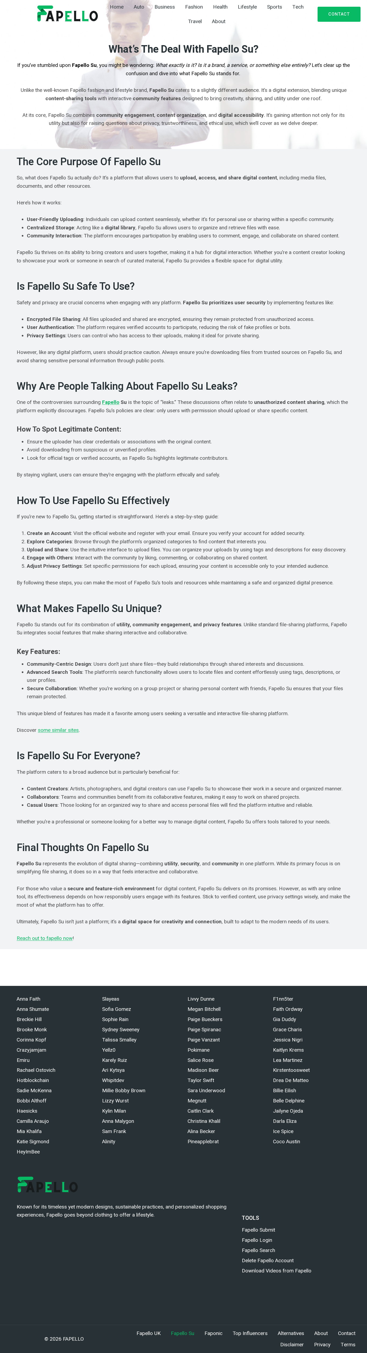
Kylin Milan (114, 1111)
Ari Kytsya (113, 1070)
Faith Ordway (288, 1009)
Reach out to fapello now (45, 938)
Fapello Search (258, 1250)
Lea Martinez (288, 1060)
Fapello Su (182, 1333)
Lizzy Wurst (115, 1101)
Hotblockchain (33, 1080)
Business (164, 7)
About (218, 21)
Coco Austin (286, 1141)
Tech (298, 7)
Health (220, 7)
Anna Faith (28, 999)
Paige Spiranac (204, 1029)
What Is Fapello (48, 958)
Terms (348, 1344)
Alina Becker (201, 1131)
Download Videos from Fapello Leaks (245, 958)
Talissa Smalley (119, 1040)
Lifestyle (247, 7)
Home (117, 7)
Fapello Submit (258, 1230)
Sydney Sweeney (120, 1029)
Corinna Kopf (31, 1040)
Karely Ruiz (114, 1060)
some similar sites (58, 730)
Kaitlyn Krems (288, 1050)
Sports (274, 7)
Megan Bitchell (204, 1009)
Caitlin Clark (201, 1111)
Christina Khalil (204, 1121)
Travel (195, 21)
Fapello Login (257, 1240)
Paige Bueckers (205, 1019)
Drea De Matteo (291, 1080)
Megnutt (197, 1101)
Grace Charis (287, 1029)
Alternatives (291, 1333)
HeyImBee (28, 1152)
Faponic (92, 966)
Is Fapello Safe (84, 958)
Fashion (194, 7)
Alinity (108, 1141)
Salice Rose (201, 1060)
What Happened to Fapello (170, 958)
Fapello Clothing (35, 966)
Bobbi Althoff (31, 1101)
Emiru (23, 1060)
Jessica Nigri (288, 1040)
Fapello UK (148, 1333)
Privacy (322, 1344)
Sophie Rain (115, 1019)
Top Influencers (250, 1333)
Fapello (110, 402)
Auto (139, 7)
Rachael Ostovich (36, 1070)
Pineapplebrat (203, 1141)
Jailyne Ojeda (288, 1111)
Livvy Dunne (201, 999)
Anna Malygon (118, 1121)
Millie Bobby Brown (123, 1090)
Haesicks (27, 1111)
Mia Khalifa (29, 1131)
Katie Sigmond (33, 1141)
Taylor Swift (201, 1080)
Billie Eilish (284, 1090)
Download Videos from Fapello (276, 1271)
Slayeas (110, 999)
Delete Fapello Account (315, 958)
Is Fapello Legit (121, 958)
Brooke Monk (32, 1029)
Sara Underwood (206, 1090)
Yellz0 (109, 1050)
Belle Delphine (288, 1101)
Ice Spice (283, 1131)
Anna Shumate (33, 1009)
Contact (339, 14)
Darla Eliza (285, 1121)
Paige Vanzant (204, 1040)
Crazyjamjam (31, 1050)
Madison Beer (203, 1070)
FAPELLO (73, 1339)
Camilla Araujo (33, 1121)
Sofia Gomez (116, 1009)
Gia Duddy (284, 1019)
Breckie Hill (29, 1019)
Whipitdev (113, 1080)
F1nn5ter (283, 999)
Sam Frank (114, 1131)
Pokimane (199, 1050)
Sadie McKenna (34, 1090)
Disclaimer (292, 1344)
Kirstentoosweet (291, 1070)
